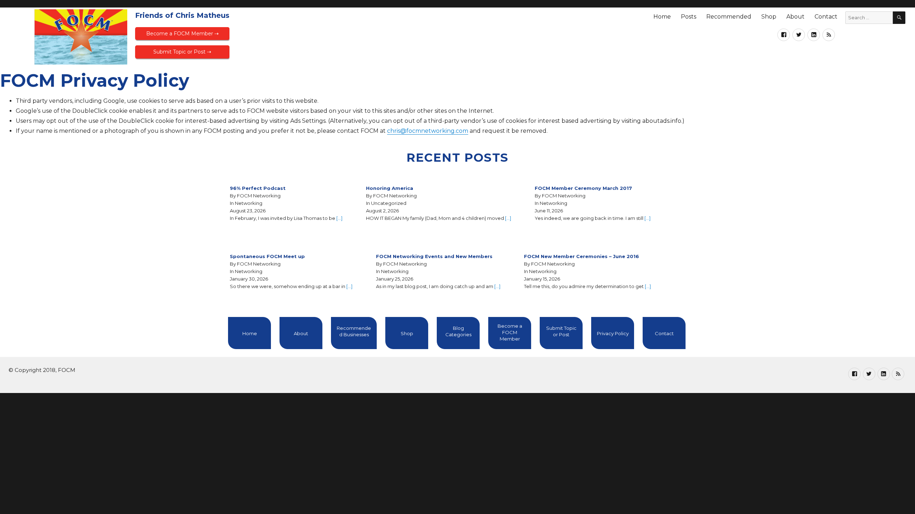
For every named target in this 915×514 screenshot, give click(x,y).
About (795, 16)
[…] (339, 218)
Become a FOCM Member (510, 332)
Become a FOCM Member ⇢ (182, 33)
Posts (688, 16)
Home (662, 16)
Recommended (728, 16)
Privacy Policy (613, 333)
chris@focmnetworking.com (427, 130)
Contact (826, 16)
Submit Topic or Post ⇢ (182, 52)
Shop (768, 16)
